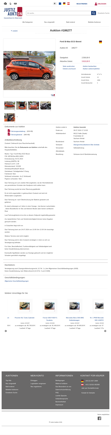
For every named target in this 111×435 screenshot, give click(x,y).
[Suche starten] (93, 13)
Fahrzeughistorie (16, 134)
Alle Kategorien (27, 22)
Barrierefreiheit (61, 402)
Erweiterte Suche (103, 13)
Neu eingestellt (49, 22)
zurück (15, 31)
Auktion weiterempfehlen (91, 69)
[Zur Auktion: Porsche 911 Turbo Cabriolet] (25, 306)
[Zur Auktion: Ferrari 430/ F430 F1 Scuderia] (50, 306)
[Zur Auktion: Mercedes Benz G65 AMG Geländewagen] (75, 306)
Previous (6, 331)
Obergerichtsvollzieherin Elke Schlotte (86, 145)
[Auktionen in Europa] (60, 3)
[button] (52, 68)
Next (105, 331)
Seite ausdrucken (69, 66)
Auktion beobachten (89, 66)
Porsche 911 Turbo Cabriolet (24, 318)
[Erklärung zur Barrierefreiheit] (15, 3)
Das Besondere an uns (63, 386)
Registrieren (82, 4)
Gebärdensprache (62, 399)
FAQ (57, 392)
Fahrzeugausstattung (18, 131)
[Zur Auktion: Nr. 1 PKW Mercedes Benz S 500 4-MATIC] (100, 306)
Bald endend (70, 22)
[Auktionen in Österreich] (68, 3)
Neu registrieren (36, 386)
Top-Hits (8, 380)
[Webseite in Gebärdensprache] (10, 3)
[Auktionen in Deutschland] (64, 3)
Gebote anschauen (69, 69)
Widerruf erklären (61, 383)
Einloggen (102, 4)
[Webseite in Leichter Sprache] (5, 3)
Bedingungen (60, 380)
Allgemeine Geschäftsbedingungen (17, 281)
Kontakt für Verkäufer (88, 393)
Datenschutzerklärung (63, 389)
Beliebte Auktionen (94, 22)
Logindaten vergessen (38, 383)
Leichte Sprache (61, 395)
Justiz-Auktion (55, 422)
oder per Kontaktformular (90, 388)
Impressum (59, 405)
